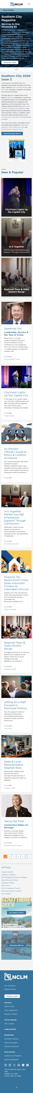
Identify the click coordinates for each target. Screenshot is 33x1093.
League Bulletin (10, 1029)
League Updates (9, 415)
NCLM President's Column (12, 359)
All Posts (6, 867)
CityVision (5, 89)
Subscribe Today (10, 62)
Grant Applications (11, 1010)
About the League (11, 1042)
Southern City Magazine (13, 1056)
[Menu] (29, 4)
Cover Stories (6, 893)
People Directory (10, 989)
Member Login (12, 996)
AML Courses (9, 1023)
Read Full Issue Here (11, 133)
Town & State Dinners (20, 87)
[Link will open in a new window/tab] (16, 149)
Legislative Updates (10, 609)
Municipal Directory (11, 1039)
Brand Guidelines (10, 1059)
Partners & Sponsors (11, 1046)
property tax (10, 97)
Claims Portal (9, 1006)
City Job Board (9, 985)
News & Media (9, 1052)
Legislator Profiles (9, 788)
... (27, 856)
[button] (16, 1088)
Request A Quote (10, 1014)
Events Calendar (10, 1020)
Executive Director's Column (13, 845)
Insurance (8, 1002)
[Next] (30, 856)
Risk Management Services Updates (14, 877)
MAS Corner (8, 728)
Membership (9, 1035)
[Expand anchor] (16, 69)
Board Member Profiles (11, 544)
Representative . (12, 129)
